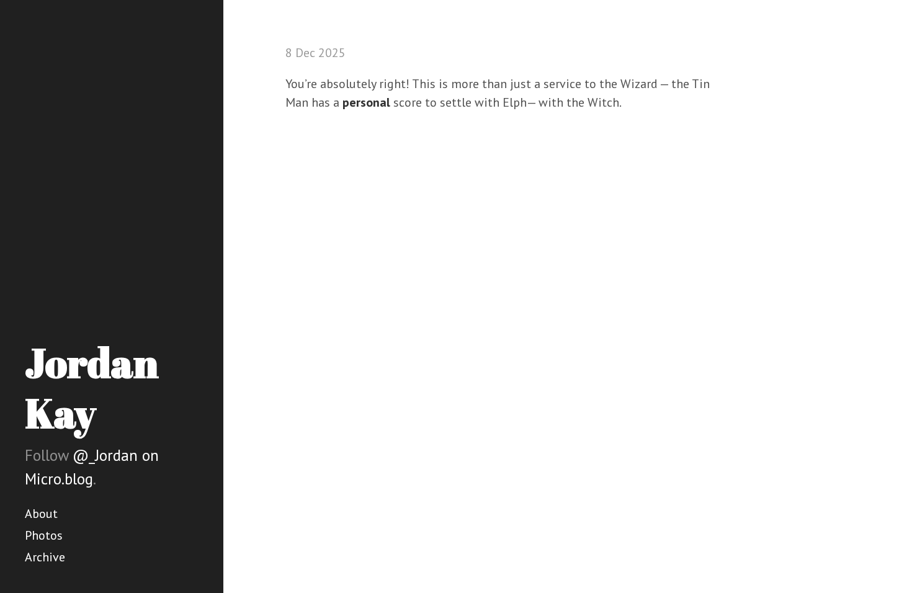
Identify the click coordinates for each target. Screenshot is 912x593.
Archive (45, 557)
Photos (44, 535)
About (41, 514)
